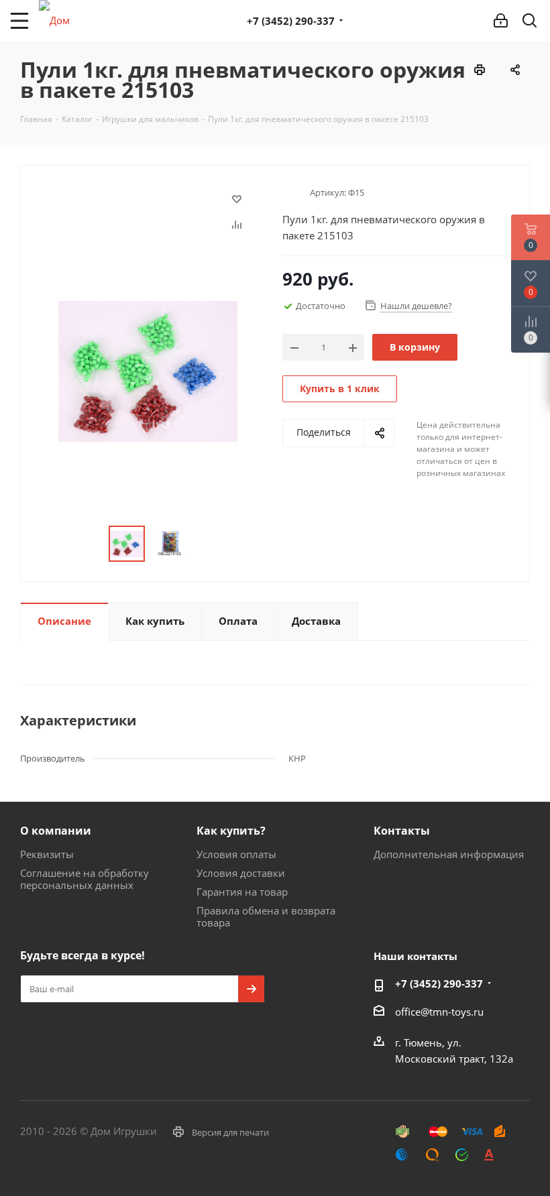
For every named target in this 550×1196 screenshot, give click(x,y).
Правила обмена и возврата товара (266, 916)
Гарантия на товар (242, 891)
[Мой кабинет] (501, 20)
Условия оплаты (236, 854)
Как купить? (231, 830)
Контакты (402, 830)
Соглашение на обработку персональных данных (84, 879)
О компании (55, 830)
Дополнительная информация (449, 854)
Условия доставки (241, 873)
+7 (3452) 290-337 (291, 20)
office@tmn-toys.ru (439, 1011)
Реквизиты (47, 854)
